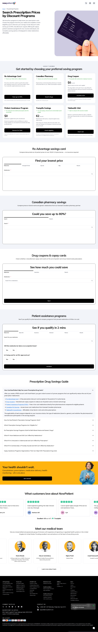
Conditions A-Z (60, 586)
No (14, 350)
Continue (49, 366)
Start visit (81, 132)
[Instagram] (6, 606)
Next (49, 301)
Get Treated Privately (20, 583)
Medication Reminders (47, 583)
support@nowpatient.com (46, 609)
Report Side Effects (46, 590)
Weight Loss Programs (20, 585)
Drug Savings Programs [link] (12, 9)
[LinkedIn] (21, 606)
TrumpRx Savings (6, 594)
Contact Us (72, 597)
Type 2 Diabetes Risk (33, 593)
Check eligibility (49, 130)
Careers (71, 585)
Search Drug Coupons (7, 585)
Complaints (72, 590)
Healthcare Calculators (47, 597)
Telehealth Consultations (13, 410)
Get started (27, 478)
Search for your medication (11, 337)
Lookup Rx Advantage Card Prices (8, 590)
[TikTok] (15, 606)
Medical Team (72, 586)
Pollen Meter (32, 590)
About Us (72, 583)
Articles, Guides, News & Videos (61, 584)
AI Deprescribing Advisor (34, 585)
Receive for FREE (17, 130)
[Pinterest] (12, 606)
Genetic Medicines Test (20, 591)
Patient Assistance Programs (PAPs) (17, 404)
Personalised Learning (47, 595)
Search (6, 223)
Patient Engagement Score (34, 586)
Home (3, 9)
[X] (3, 606)
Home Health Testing (20, 589)
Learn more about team (49, 569)
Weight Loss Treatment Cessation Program (20, 587)
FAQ (71, 588)
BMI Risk (31, 591)
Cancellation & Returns (74, 600)
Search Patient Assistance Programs (7, 587)
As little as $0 (81, 95)
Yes (7, 350)
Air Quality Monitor (33, 588)
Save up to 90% (17, 97)
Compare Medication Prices (8, 583)
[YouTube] (18, 606)
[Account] (90, 3)
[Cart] (86, 3)
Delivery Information (74, 598)
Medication (7, 170)
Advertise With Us (73, 591)
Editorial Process (73, 593)
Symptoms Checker (33, 583)
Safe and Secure (73, 595)
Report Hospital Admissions (48, 588)
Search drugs (49, 97)
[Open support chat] (94, 628)
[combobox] (48, 174)
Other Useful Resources (47, 598)
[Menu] (94, 3)
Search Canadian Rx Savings (8, 592)
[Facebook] (9, 606)
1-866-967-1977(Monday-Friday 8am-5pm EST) (53, 607)
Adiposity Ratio (32, 595)
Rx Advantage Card (12, 399)
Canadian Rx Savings (12, 407)
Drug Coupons (10, 402)
